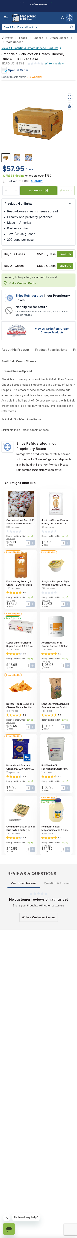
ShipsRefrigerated (29, 295)
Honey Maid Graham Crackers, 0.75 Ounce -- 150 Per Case (20, 769)
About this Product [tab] (15, 350)
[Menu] (5, 17)
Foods (23, 37)
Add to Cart (36, 190)
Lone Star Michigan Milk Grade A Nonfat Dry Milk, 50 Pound (55, 707)
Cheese (38, 37)
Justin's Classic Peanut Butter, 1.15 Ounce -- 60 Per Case (55, 523)
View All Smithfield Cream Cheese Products (29, 48)
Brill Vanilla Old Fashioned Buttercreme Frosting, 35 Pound (55, 769)
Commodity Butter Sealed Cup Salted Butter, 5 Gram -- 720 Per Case (21, 830)
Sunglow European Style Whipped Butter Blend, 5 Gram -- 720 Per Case (55, 585)
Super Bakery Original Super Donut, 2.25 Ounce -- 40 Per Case (21, 646)
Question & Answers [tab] (57, 883)
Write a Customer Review (38, 917)
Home (9, 37)
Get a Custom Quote (22, 283)
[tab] (5, 157)
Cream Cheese (59, 37)
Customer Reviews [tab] (23, 883)
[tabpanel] (38, 416)
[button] (62, 18)
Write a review (54, 63)
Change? (37, 181)
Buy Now (68, 190)
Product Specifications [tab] (51, 350)
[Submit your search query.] (71, 27)
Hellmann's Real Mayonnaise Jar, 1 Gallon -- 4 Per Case (55, 830)
